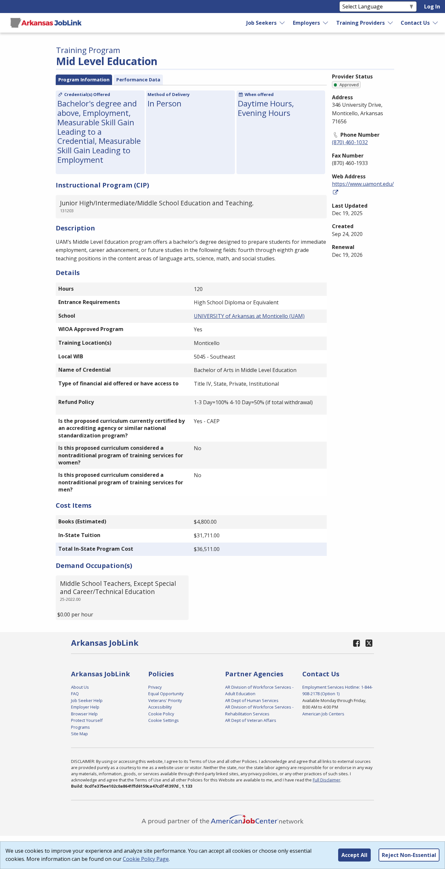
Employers (306, 22)
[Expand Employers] (326, 23)
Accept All (354, 855)
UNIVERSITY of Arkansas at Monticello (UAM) (249, 316)
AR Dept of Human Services (252, 700)
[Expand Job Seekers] (282, 23)
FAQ (75, 694)
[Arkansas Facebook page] (356, 643)
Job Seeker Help (87, 700)
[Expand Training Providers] (390, 23)
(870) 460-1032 (350, 142)
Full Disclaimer (326, 780)
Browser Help (84, 714)
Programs (80, 727)
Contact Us (415, 22)
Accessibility (160, 707)
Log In (432, 6)
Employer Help (85, 707)
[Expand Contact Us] (435, 23)
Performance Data (138, 79)
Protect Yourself (87, 720)
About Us (80, 687)
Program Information (83, 79)
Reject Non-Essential (409, 855)
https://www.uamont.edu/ (363, 183)
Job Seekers (261, 22)
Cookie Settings (163, 720)
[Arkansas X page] (369, 643)
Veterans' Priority (165, 700)
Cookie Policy (161, 714)
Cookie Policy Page (146, 858)
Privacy (155, 687)
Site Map (79, 734)
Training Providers (360, 22)
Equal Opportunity (165, 694)
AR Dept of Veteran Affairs (250, 720)
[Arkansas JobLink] (46, 23)
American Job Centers (323, 714)
